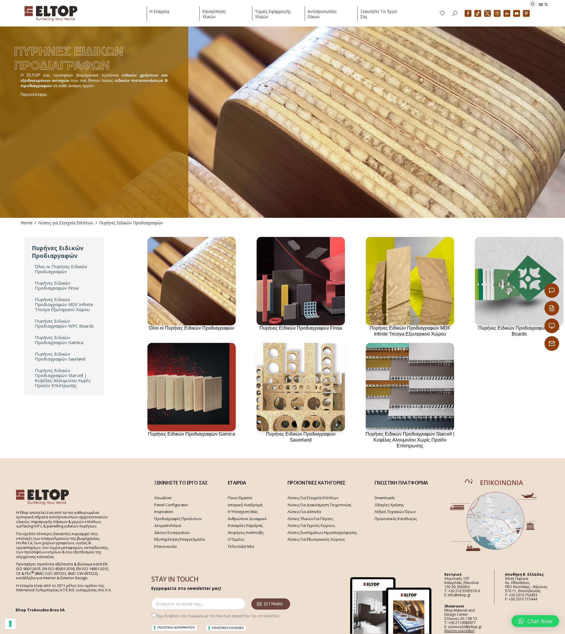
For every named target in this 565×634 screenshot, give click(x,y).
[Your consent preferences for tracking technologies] (10, 623)
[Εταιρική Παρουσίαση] (551, 325)
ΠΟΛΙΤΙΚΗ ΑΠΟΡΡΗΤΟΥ (176, 627)
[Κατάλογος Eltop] (551, 308)
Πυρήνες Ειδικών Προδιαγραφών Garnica (59, 340)
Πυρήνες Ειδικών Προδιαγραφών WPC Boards (64, 323)
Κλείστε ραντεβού (459, 630)
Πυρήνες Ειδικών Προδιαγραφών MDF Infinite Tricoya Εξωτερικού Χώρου (64, 304)
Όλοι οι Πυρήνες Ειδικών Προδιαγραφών (61, 269)
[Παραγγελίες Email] (551, 343)
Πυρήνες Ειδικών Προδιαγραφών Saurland (60, 356)
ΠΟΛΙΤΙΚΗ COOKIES (228, 628)
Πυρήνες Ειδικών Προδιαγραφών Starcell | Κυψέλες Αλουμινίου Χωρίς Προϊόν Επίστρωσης (63, 378)
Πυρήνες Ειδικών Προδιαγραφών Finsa (57, 286)
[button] (535, 621)
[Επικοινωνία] (551, 290)
